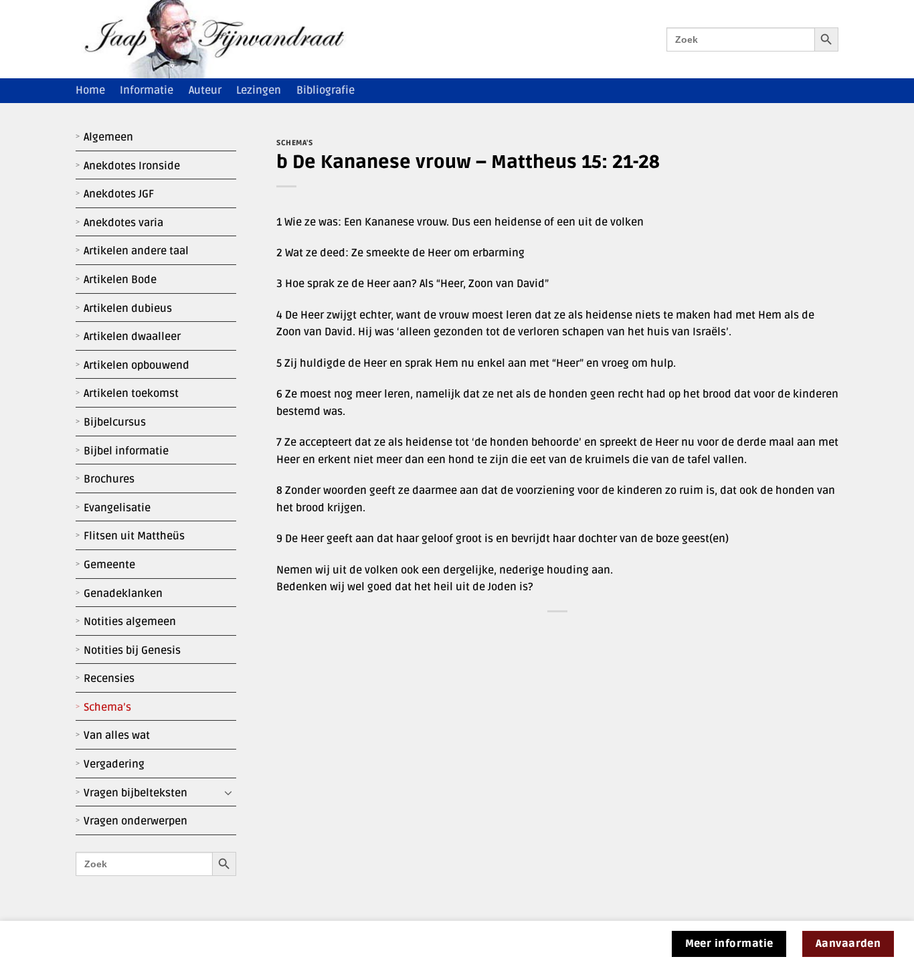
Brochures (109, 479)
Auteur (205, 90)
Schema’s (107, 707)
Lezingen (258, 90)
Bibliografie (325, 90)
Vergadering (114, 764)
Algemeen (108, 137)
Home (90, 90)
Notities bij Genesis (132, 650)
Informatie (146, 90)
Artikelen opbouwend (136, 365)
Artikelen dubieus (128, 308)
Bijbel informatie (126, 451)
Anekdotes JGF (119, 194)
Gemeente (109, 565)
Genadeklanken (123, 593)
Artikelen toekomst (131, 393)
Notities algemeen (130, 621)
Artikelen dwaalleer (132, 336)
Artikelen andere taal (136, 251)
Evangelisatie (117, 508)
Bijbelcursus (115, 422)
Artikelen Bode (120, 279)
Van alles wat (117, 735)
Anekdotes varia (123, 223)
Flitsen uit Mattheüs (134, 536)
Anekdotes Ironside (132, 166)
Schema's (294, 143)
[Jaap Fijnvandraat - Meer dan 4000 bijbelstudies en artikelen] (224, 39)
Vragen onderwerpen (135, 821)
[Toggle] (228, 793)
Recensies (109, 678)
